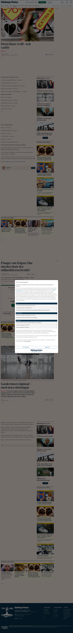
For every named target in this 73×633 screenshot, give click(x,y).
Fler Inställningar (26, 347)
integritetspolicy (27, 341)
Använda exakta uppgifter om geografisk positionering (25, 315)
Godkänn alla (47, 347)
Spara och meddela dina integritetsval (22, 327)
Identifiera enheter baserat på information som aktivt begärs (26, 317)
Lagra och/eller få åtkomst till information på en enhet (25, 305)
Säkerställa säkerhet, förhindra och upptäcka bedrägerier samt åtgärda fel (28, 322)
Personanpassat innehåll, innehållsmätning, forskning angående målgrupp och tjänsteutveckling (32, 310)
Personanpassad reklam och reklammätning (23, 307)
